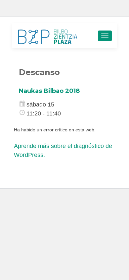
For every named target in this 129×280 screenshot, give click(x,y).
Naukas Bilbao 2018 (49, 91)
